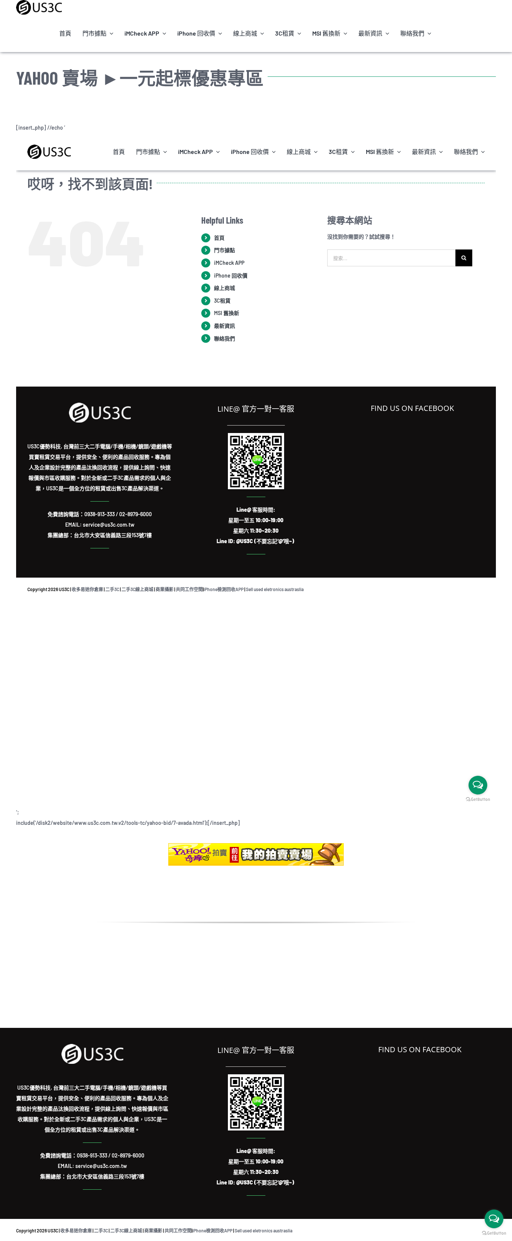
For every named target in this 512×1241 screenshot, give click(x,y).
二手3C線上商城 (126, 1230)
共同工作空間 (178, 1230)
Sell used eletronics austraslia (263, 1230)
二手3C (101, 1230)
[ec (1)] (256, 845)
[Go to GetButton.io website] (494, 1233)
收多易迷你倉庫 (76, 1230)
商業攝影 (153, 1230)
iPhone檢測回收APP (212, 1230)
